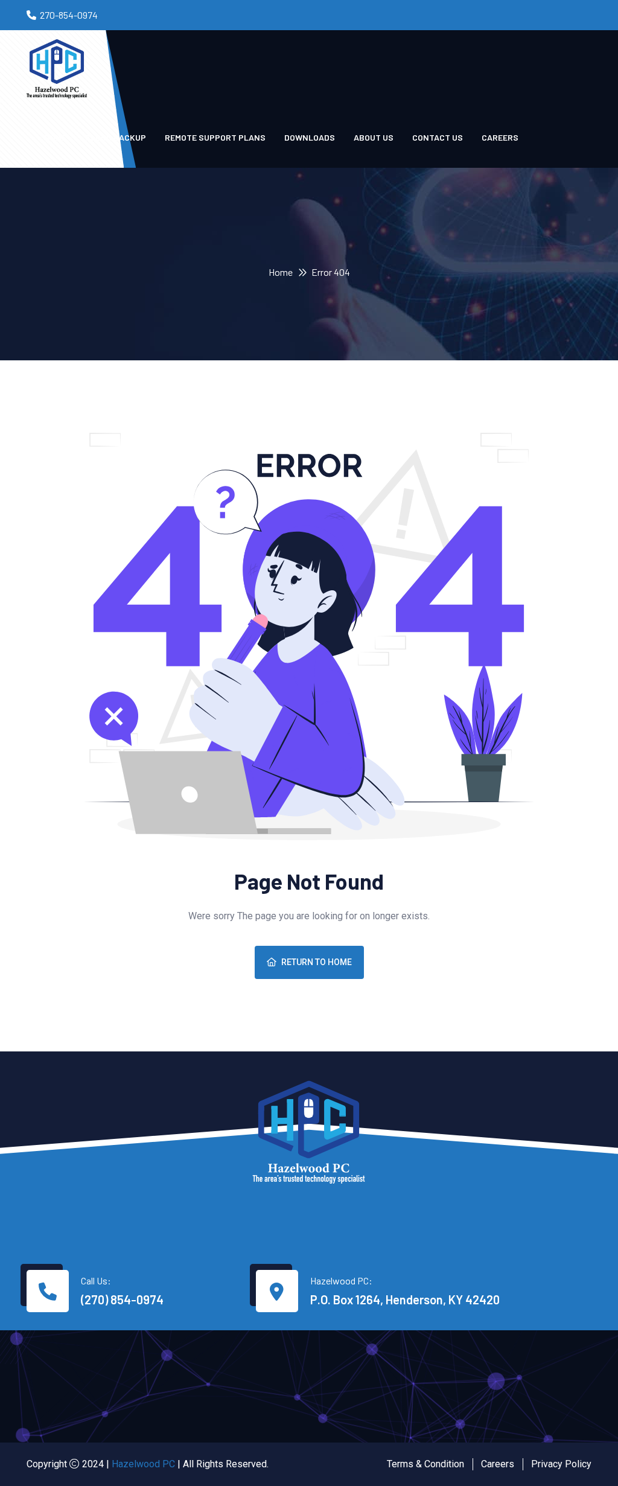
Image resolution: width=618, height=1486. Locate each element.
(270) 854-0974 (122, 1299)
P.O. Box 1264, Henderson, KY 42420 (405, 1299)
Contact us (437, 137)
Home (281, 272)
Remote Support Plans (215, 137)
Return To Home (316, 962)
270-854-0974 (69, 15)
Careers (500, 137)
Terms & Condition (425, 1464)
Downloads (309, 137)
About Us (373, 137)
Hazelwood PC (143, 1464)
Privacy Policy (561, 1464)
